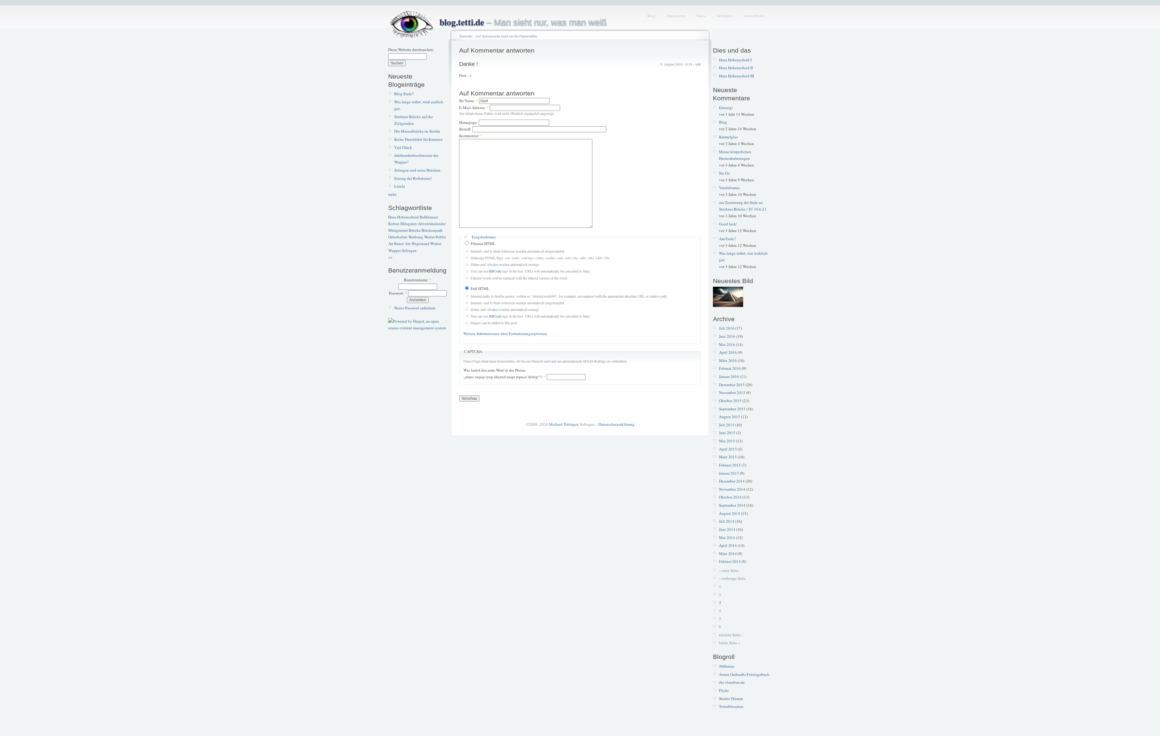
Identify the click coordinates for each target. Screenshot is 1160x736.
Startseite (465, 36)
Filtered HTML (482, 243)
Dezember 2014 (732, 481)
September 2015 (732, 409)
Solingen (724, 15)
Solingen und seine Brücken (417, 170)
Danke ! (468, 64)
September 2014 (732, 505)
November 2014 (732, 489)
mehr (392, 194)
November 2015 (732, 392)
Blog (651, 15)
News (701, 15)
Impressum (676, 15)
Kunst (399, 243)
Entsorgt (726, 107)
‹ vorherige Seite (732, 578)
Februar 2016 (730, 368)
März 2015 (728, 457)
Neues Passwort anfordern (415, 308)
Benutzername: (418, 279)
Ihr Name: (468, 100)
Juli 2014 (726, 521)
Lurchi (399, 186)
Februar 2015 (730, 465)
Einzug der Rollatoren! (413, 178)
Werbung (415, 237)
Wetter (429, 237)
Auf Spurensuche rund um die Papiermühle (506, 36)
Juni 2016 (727, 336)
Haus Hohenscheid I (735, 60)
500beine (726, 666)
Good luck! (728, 224)
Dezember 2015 (732, 384)
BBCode (495, 271)
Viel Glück (403, 147)
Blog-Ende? (404, 93)
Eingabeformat (484, 237)
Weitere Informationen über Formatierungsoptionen (505, 333)
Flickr (724, 690)
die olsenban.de (732, 682)
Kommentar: (470, 135)
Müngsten (408, 223)
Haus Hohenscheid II (736, 67)
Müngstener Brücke (404, 230)
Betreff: (465, 129)
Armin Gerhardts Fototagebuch (744, 674)
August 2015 (729, 416)
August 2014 (729, 513)
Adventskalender (432, 223)
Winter (435, 243)
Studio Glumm (731, 698)
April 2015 (728, 449)
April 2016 (728, 352)
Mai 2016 (727, 344)
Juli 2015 (726, 425)
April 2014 (728, 545)
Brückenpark (432, 230)
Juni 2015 (727, 432)
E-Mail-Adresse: (474, 107)
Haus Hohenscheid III (736, 76)
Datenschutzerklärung (616, 424)
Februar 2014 (730, 561)
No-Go (724, 173)
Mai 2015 (727, 441)
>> (390, 257)
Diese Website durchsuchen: (411, 49)
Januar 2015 (729, 473)
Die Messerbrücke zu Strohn (417, 131)
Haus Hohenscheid (403, 217)
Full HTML (479, 288)
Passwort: (398, 293)
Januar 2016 (729, 376)
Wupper (394, 250)
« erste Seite (729, 570)
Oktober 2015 (730, 400)
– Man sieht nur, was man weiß (523, 22)
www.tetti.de (754, 15)
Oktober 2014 (730, 497)
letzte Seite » (729, 642)
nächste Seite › (731, 635)
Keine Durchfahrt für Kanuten (418, 139)
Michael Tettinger (563, 424)
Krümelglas (728, 137)
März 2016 (728, 360)
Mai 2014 (727, 537)
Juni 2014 (727, 529)
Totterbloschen (731, 706)
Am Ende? (727, 238)
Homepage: (469, 122)
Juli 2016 (726, 328)
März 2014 (728, 553)
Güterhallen (398, 237)
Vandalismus (729, 187)
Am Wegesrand (417, 243)
